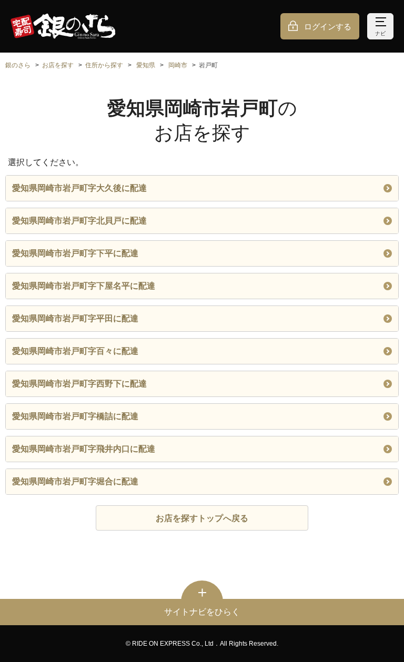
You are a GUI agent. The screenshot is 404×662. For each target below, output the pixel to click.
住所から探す (104, 65)
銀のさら (18, 65)
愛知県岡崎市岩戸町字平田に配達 (75, 318)
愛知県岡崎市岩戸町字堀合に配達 (75, 481)
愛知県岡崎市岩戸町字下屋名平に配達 (83, 285)
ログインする (327, 26)
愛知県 (145, 65)
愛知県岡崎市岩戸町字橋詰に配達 (75, 416)
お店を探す (58, 65)
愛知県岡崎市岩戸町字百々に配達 (75, 351)
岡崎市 (177, 65)
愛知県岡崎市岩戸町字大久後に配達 (79, 188)
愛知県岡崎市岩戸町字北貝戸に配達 (79, 220)
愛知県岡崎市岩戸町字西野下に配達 (79, 383)
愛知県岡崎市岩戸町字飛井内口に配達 (83, 448)
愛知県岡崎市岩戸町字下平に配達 (75, 253)
